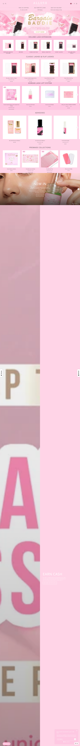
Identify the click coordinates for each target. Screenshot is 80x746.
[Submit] (75, 739)
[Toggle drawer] (3, 3)
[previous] (1, 26)
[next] (79, 23)
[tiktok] (67, 741)
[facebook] (64, 741)
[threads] (69, 741)
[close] (76, 730)
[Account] (74, 3)
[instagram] (65, 741)
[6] (75, 34)
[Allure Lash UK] (40, 3)
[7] (77, 34)
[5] (74, 34)
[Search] (5, 3)
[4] (72, 34)
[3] (71, 34)
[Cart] (76, 3)
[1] (68, 34)
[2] (70, 34)
